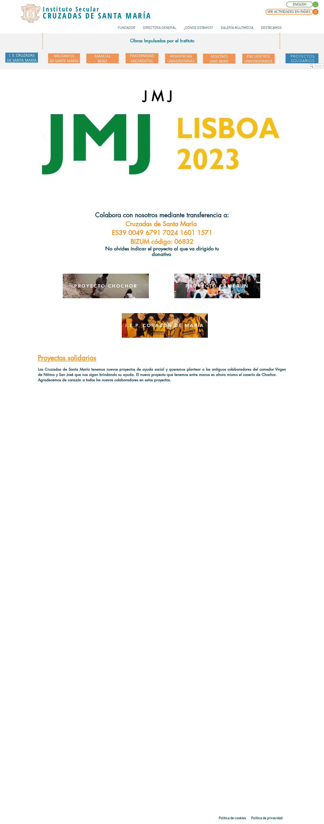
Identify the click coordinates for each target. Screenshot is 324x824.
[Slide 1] (159, 182)
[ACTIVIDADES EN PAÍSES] (315, 12)
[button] (271, 28)
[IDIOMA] (315, 4)
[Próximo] (279, 137)
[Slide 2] (165, 183)
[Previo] (45, 137)
